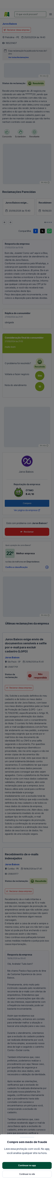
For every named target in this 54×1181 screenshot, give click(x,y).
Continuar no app (27, 1165)
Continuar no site (27, 1174)
